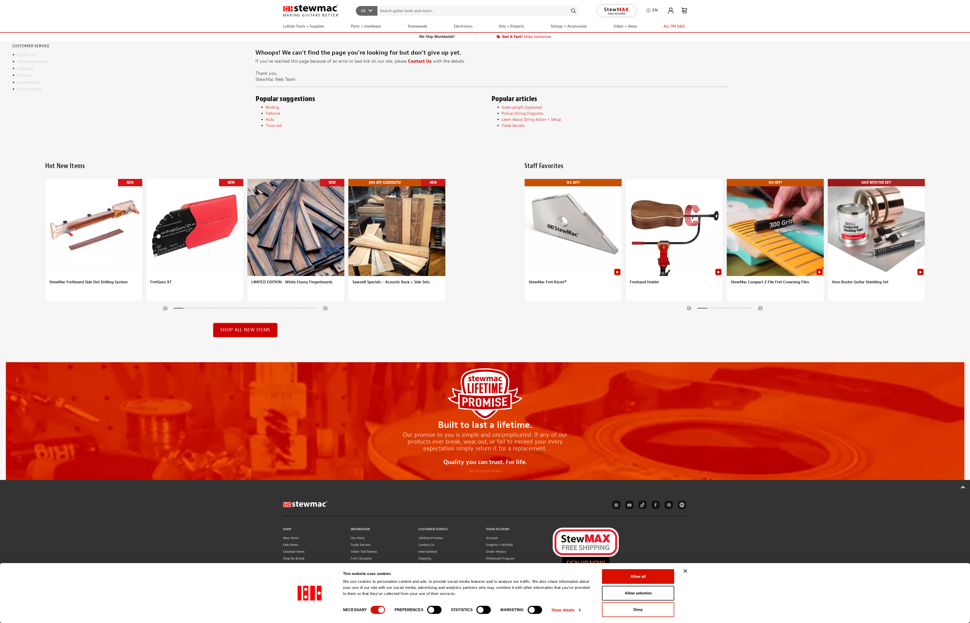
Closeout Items (294, 551)
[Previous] (165, 308)
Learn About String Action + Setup (531, 119)
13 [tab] (312, 309)
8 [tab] (256, 309)
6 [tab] (234, 309)
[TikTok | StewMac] (642, 506)
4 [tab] (212, 309)
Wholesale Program (500, 558)
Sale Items (290, 545)
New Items (291, 538)
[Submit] (573, 11)
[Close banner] (685, 571)
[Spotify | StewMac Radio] (681, 506)
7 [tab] (245, 309)
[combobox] (467, 10)
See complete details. (485, 471)
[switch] (434, 610)
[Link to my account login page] (671, 11)
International (28, 82)
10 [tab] (279, 309)
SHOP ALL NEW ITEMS (245, 330)
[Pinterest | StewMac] (668, 506)
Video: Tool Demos (364, 551)
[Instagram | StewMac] (615, 506)
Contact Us (26, 54)
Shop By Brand (293, 558)
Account (492, 538)
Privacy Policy (29, 89)
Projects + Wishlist (499, 545)
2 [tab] (190, 309)
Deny (638, 609)
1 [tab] (179, 309)
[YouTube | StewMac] (628, 506)
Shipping (25, 68)
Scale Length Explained (522, 107)
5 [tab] (223, 309)
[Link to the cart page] (684, 11)
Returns (24, 75)
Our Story (358, 538)
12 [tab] (301, 309)
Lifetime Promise (32, 61)
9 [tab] (267, 309)
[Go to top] (963, 487)
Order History (496, 551)
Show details (562, 610)
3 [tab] (201, 309)
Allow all (638, 576)
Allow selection (638, 593)
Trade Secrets (361, 545)
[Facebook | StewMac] (655, 506)
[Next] (325, 308)
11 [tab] (290, 309)
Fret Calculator (361, 558)
